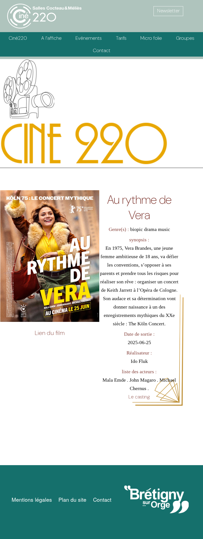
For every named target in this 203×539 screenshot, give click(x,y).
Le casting (139, 397)
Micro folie (151, 38)
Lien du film (50, 333)
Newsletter (168, 10)
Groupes (185, 38)
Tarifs (121, 38)
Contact (101, 50)
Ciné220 (18, 38)
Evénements (89, 38)
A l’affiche (51, 38)
